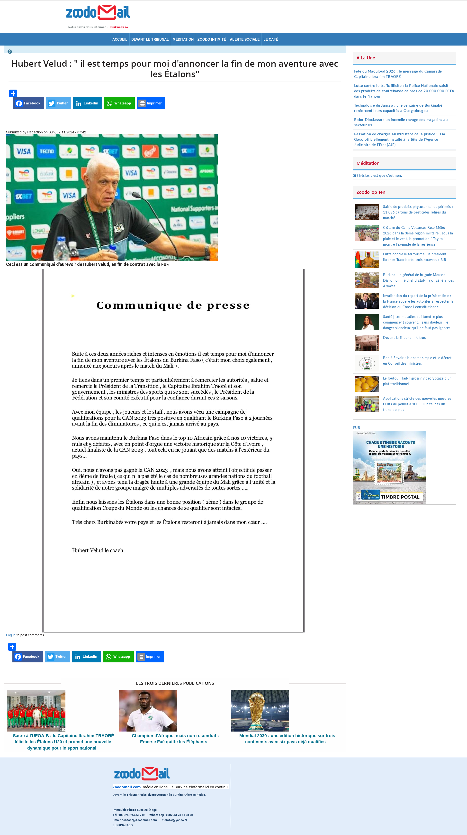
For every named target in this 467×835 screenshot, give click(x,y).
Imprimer (154, 103)
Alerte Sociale (245, 39)
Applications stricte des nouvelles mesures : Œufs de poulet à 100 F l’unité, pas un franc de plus (418, 404)
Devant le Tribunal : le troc (404, 338)
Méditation (183, 39)
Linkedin (90, 103)
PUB (356, 428)
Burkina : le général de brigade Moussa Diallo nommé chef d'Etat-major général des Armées (418, 280)
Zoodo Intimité (212, 39)
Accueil (119, 39)
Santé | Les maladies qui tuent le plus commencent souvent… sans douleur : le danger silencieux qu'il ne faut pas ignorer (416, 322)
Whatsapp (122, 103)
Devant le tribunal (150, 39)
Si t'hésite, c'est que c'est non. (377, 175)
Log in (11, 634)
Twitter (61, 103)
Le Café (270, 39)
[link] (127, 786)
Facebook (31, 103)
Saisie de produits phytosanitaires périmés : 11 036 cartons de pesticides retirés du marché (418, 212)
